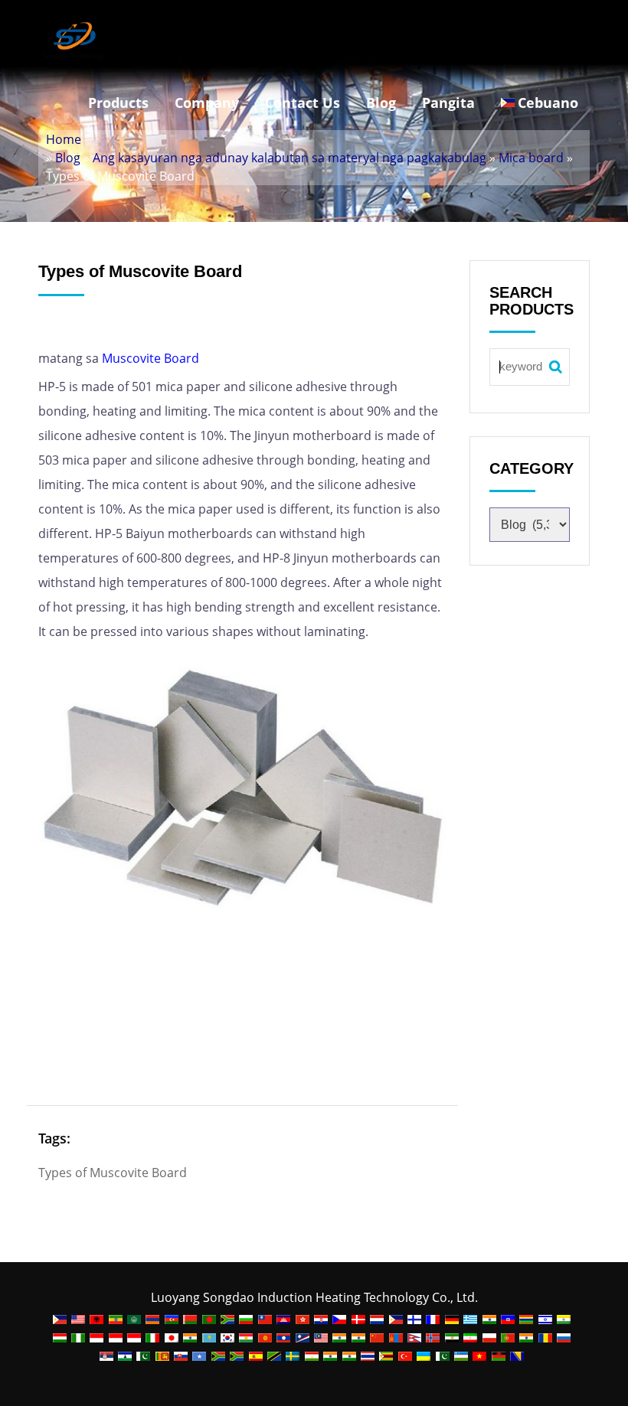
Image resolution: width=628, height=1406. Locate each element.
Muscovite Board (150, 358)
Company (207, 102)
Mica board (531, 157)
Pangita (448, 102)
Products (118, 102)
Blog (381, 102)
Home (63, 139)
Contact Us (302, 102)
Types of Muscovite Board (112, 1172)
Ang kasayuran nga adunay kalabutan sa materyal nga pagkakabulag (289, 157)
